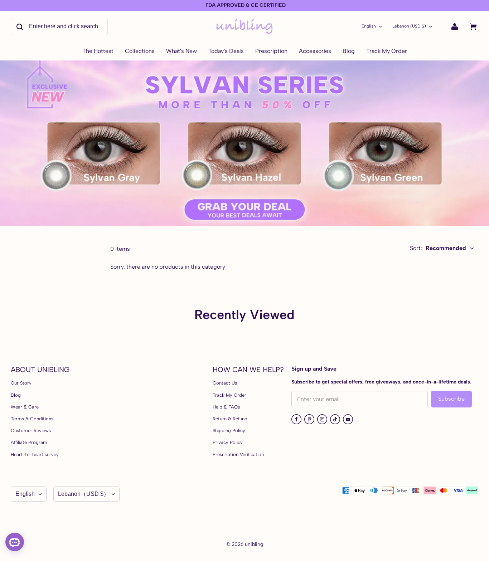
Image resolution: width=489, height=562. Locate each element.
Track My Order (229, 395)
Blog (16, 395)
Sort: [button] (438, 248)
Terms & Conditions (32, 418)
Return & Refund (230, 418)
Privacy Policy (228, 442)
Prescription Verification (238, 454)
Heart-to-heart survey (35, 454)
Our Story (21, 383)
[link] (140, 51)
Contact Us (225, 383)
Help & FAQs (226, 407)
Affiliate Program (29, 442)
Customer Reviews (31, 430)
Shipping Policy (229, 430)
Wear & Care (25, 407)
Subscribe (451, 398)
